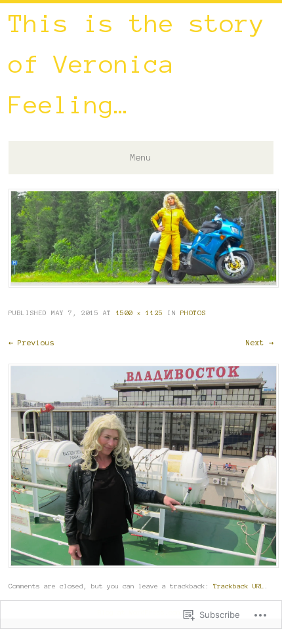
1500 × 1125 (139, 312)
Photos (193, 312)
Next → (259, 343)
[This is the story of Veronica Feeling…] (144, 284)
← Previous (31, 343)
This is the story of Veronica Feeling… (137, 64)
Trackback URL (238, 586)
